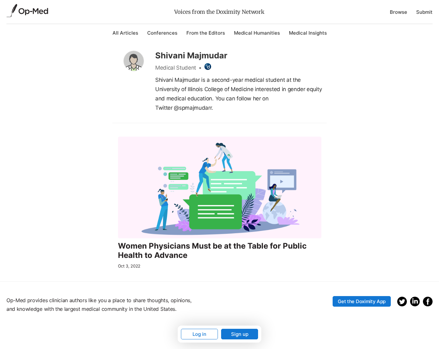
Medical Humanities (257, 32)
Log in (199, 334)
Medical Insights (308, 32)
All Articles (125, 32)
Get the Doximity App (362, 301)
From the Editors (205, 32)
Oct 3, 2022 (129, 266)
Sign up (239, 334)
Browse (398, 12)
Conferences (162, 32)
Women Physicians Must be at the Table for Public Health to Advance (212, 251)
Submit (424, 12)
